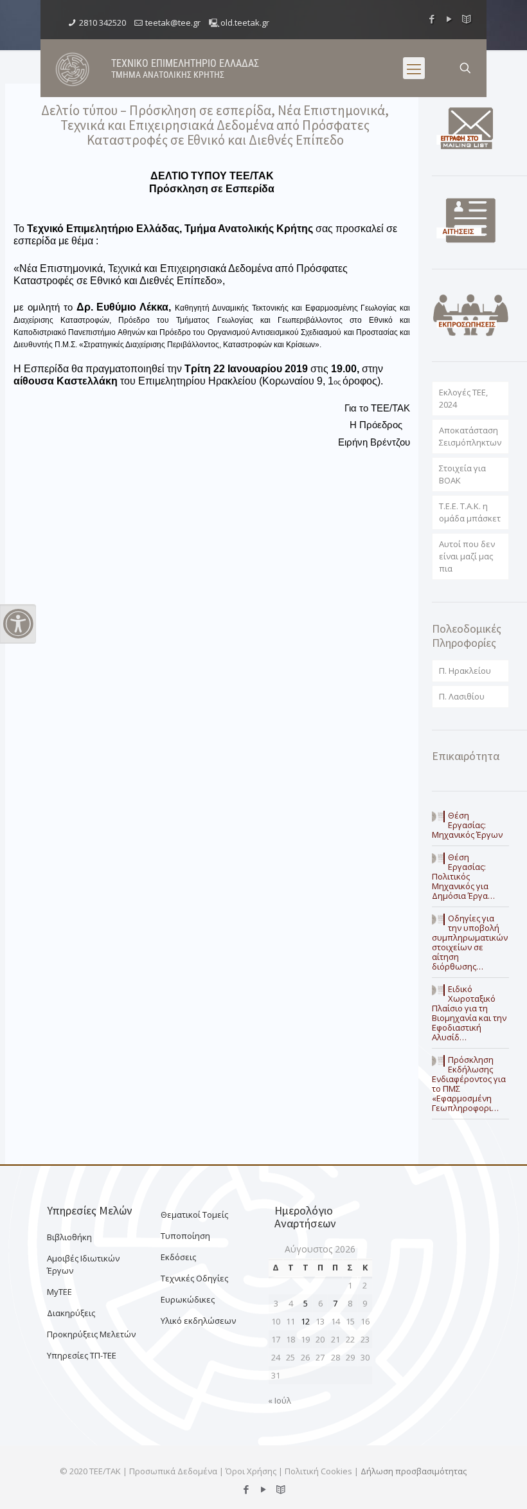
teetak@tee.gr (173, 22)
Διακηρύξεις (71, 1313)
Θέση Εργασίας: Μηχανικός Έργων (467, 824)
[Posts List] (467, 18)
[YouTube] (449, 18)
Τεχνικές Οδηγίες (194, 1278)
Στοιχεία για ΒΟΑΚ (462, 474)
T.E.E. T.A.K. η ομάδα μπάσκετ (470, 512)
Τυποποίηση (185, 1236)
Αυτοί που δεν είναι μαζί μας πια (467, 556)
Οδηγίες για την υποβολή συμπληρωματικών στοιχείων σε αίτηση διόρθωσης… (470, 942)
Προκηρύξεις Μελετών (91, 1334)
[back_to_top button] (465, 1482)
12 (305, 1321)
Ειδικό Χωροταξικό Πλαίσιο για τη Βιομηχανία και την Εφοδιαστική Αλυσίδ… (469, 1013)
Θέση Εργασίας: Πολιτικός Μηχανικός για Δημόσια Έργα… (463, 876)
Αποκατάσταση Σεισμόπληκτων (470, 436)
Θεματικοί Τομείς (194, 1214)
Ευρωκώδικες (188, 1299)
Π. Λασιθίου (462, 696)
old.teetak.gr (244, 22)
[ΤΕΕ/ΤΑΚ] (72, 68)
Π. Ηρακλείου (465, 670)
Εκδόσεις (178, 1257)
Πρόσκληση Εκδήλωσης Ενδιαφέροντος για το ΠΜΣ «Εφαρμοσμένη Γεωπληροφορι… (469, 1084)
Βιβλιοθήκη (69, 1237)
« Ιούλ (279, 1400)
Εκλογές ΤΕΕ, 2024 (463, 398)
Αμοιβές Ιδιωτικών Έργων (83, 1264)
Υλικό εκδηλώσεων (198, 1320)
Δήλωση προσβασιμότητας (414, 1471)
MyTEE (59, 1291)
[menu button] (414, 68)
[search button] (465, 68)
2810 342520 (102, 22)
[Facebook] (432, 18)
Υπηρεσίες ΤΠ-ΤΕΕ (81, 1355)
